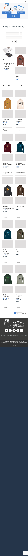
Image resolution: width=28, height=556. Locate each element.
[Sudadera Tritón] (7, 104)
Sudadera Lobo (19, 250)
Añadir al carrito (5, 86)
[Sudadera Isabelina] (7, 279)
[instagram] (17, 330)
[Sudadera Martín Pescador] (7, 234)
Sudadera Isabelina (6, 295)
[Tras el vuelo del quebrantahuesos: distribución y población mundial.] (7, 52)
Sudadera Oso (20, 206)
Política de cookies (23, 342)
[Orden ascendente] (21, 33)
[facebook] (6, 330)
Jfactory (14, 345)
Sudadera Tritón (6, 120)
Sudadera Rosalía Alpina (20, 164)
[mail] (21, 330)
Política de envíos (5, 343)
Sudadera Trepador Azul (7, 164)
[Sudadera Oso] (20, 190)
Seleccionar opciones (18, 86)
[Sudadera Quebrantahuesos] (7, 190)
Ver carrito (22, 28)
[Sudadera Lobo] (20, 234)
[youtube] (14, 330)
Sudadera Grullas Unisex (19, 296)
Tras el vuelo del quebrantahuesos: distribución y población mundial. (9, 64)
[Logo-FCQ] (14, 4)
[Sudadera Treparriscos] (20, 104)
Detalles (10, 85)
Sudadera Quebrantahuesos (8, 207)
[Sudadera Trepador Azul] (7, 147)
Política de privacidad (14, 342)
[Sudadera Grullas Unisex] (20, 279)
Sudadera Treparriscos (20, 120)
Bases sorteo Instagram (15, 343)
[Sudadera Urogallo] (20, 60)
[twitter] (10, 330)
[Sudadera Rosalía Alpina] (20, 147)
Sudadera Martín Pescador (6, 251)
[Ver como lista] (15, 41)
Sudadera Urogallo (19, 77)
